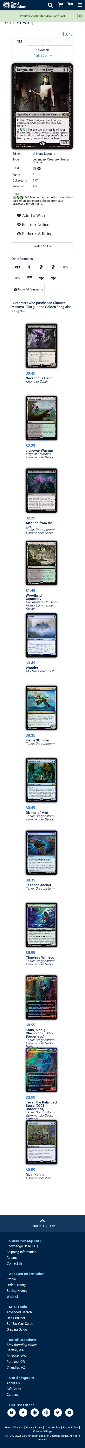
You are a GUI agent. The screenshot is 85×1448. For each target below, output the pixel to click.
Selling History (17, 1291)
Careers (12, 1395)
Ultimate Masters (44, 153)
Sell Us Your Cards (20, 1324)
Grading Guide (17, 1329)
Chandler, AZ (16, 1367)
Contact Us (15, 1263)
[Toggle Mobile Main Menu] (80, 5)
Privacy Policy (34, 1427)
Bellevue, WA (16, 1356)
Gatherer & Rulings (39, 233)
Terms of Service (14, 1427)
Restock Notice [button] (35, 224)
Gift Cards (14, 1389)
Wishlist (12, 1296)
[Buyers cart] (60, 5)
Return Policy (71, 1427)
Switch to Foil (42, 246)
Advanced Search (19, 1312)
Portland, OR (16, 1362)
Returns (12, 1258)
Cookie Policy (53, 1427)
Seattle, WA (15, 1350)
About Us (13, 1383)
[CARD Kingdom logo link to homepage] (13, 5)
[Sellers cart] (70, 5)
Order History (16, 1285)
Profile (11, 1279)
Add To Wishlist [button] (35, 215)
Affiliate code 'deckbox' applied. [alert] (42, 16)
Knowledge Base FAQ (22, 1246)
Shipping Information (21, 1252)
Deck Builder (16, 1318)
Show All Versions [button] (30, 289)
